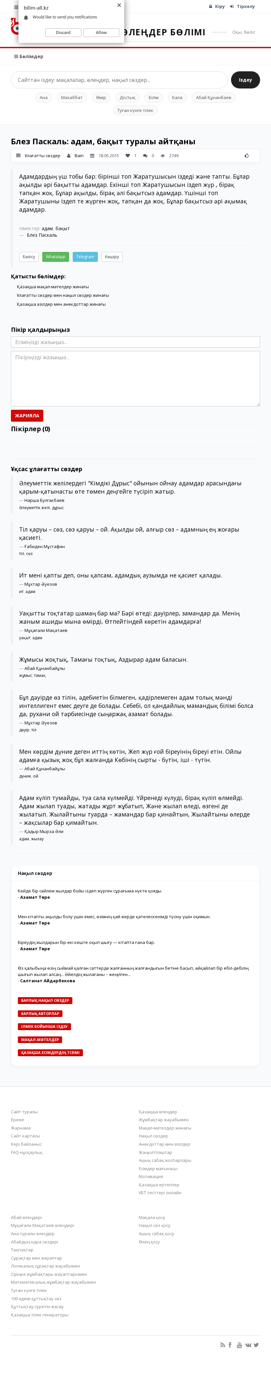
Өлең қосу (149, 1242)
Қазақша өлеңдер (158, 1112)
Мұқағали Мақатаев (45, 630)
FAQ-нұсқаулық (26, 1152)
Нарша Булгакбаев (44, 500)
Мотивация (151, 1176)
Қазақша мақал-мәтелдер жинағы (53, 287)
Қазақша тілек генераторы (39, 1315)
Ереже (17, 1120)
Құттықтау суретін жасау (37, 1306)
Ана (44, 97)
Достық (127, 97)
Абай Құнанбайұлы (44, 668)
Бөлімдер (30, 56)
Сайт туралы (24, 1112)
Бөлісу (29, 257)
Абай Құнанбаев (213, 97)
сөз (29, 553)
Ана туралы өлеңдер (33, 1233)
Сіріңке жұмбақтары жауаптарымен (49, 1274)
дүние (25, 776)
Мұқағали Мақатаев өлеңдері (42, 1225)
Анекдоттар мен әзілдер (164, 1144)
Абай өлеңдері (26, 1217)
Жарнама (21, 1128)
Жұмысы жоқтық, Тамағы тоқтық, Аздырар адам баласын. (103, 659)
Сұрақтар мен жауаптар (36, 1258)
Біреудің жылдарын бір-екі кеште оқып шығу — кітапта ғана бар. (86, 942)
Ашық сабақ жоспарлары (165, 1160)
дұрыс (58, 507)
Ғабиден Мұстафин (44, 546)
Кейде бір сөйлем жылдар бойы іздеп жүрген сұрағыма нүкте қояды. (90, 891)
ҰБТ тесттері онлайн (160, 1193)
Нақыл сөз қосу (155, 1225)
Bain (79, 155)
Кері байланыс (26, 1144)
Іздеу (245, 80)
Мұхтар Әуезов (40, 584)
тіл (21, 553)
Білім (154, 97)
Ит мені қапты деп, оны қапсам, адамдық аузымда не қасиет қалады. (120, 575)
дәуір (24, 730)
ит (21, 591)
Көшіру (112, 257)
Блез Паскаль (42, 235)
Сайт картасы (25, 1136)
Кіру (220, 6)
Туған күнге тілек (135, 110)
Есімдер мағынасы (158, 1168)
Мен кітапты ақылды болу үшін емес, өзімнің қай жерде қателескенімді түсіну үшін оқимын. (114, 917)
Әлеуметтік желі (34, 507)
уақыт (24, 638)
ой (35, 776)
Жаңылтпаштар (155, 1152)
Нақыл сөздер (153, 1136)
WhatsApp (55, 257)
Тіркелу (246, 6)
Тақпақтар (22, 1250)
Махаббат (72, 97)
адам (47, 228)
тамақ (40, 675)
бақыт (63, 228)
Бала (177, 97)
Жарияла (27, 415)
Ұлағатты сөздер (42, 155)
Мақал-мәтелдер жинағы (165, 1128)
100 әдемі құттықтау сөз (36, 1299)
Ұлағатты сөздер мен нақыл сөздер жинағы (63, 295)
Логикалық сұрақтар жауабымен (45, 1266)
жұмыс (25, 675)
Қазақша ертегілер (159, 1185)
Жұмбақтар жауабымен (164, 1120)
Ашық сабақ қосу (156, 1233)
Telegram (85, 257)
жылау (37, 839)
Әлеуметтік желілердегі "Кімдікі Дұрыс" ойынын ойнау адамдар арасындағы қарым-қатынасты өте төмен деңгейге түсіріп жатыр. (130, 487)
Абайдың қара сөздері (34, 1242)
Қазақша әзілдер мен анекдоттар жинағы (61, 304)
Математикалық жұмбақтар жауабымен (53, 1282)
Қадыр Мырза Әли (43, 831)
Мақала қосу (152, 1217)
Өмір (101, 97)
